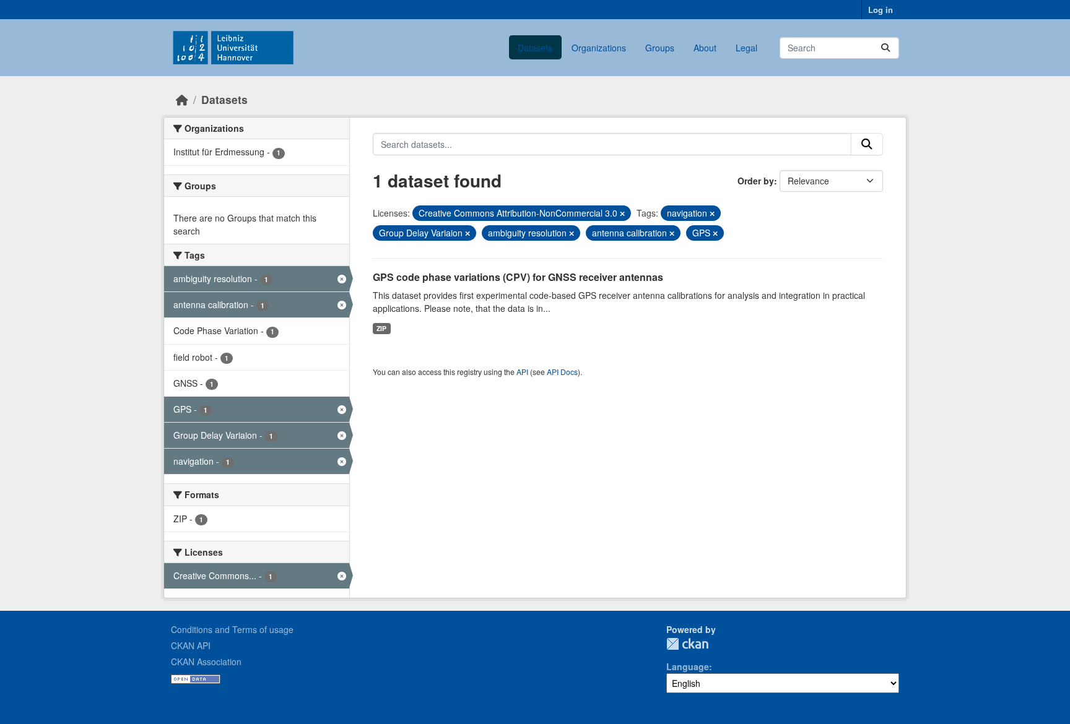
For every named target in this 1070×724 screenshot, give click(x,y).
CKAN (687, 643)
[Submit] (885, 48)
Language (687, 666)
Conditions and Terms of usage (232, 629)
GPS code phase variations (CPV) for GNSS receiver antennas (518, 277)
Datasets (535, 47)
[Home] (182, 99)
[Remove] (622, 213)
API (522, 371)
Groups (659, 47)
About (705, 47)
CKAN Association (206, 661)
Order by (755, 181)
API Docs (562, 371)
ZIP (381, 328)
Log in (880, 9)
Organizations (599, 47)
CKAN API (191, 645)
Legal (746, 47)
